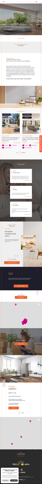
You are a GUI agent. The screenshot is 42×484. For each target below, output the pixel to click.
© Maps (32, 327)
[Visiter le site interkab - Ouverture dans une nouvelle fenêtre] (16, 460)
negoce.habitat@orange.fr (14, 396)
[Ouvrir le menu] (36, 1)
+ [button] (38, 303)
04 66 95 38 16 (12, 393)
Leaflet (29, 327)
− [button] (38, 305)
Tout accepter (14, 480)
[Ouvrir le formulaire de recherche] (3, 1)
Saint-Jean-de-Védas (14, 73)
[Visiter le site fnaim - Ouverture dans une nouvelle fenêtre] (22, 460)
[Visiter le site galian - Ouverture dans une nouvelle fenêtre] (27, 460)
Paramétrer (5, 480)
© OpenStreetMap (37, 327)
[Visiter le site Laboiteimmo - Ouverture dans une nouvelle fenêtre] (21, 476)
